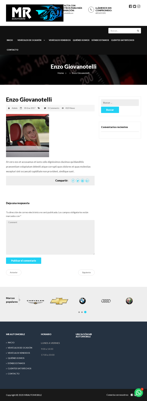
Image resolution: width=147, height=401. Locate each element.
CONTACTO (12, 50)
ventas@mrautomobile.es (62, 13)
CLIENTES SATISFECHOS (122, 40)
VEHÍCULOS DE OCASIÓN (29, 40)
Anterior (14, 272)
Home (61, 73)
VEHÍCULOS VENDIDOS (60, 40)
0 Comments (53, 108)
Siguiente (86, 272)
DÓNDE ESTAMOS (100, 40)
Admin (15, 108)
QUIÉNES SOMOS (81, 40)
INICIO (10, 40)
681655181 (100, 13)
